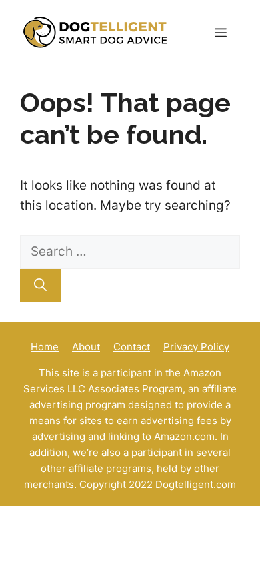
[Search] (40, 286)
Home (45, 346)
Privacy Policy (196, 346)
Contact (131, 346)
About (86, 346)
